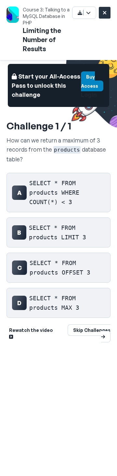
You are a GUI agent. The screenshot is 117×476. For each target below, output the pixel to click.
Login (89, 94)
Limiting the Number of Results (42, 39)
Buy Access (89, 81)
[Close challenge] (104, 13)
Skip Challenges (91, 330)
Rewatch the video (31, 330)
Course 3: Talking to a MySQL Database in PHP (46, 16)
